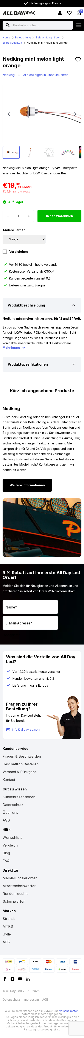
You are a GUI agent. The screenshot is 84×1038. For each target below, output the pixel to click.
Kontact (9, 779)
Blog (6, 853)
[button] (78, 63)
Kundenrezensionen (19, 797)
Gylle (7, 934)
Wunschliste (12, 837)
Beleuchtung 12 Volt (48, 37)
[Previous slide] (9, 113)
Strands (9, 918)
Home (6, 37)
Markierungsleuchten (20, 878)
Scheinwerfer (14, 901)
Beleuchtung (23, 37)
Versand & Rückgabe (20, 772)
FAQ (6, 861)
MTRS (8, 926)
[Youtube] (20, 978)
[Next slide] (75, 113)
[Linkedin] (28, 978)
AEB (6, 942)
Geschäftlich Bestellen (21, 764)
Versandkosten (68, 1011)
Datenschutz (13, 805)
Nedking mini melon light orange (47, 42)
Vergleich (10, 845)
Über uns (10, 812)
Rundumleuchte (15, 893)
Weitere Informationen (27, 485)
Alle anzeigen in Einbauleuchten (45, 75)
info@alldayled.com (26, 729)
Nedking (9, 75)
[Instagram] (12, 978)
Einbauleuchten (12, 42)
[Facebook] (5, 978)
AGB (6, 820)
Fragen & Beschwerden (22, 756)
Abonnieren (12, 635)
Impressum (31, 999)
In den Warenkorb (59, 216)
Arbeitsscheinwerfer (19, 886)
